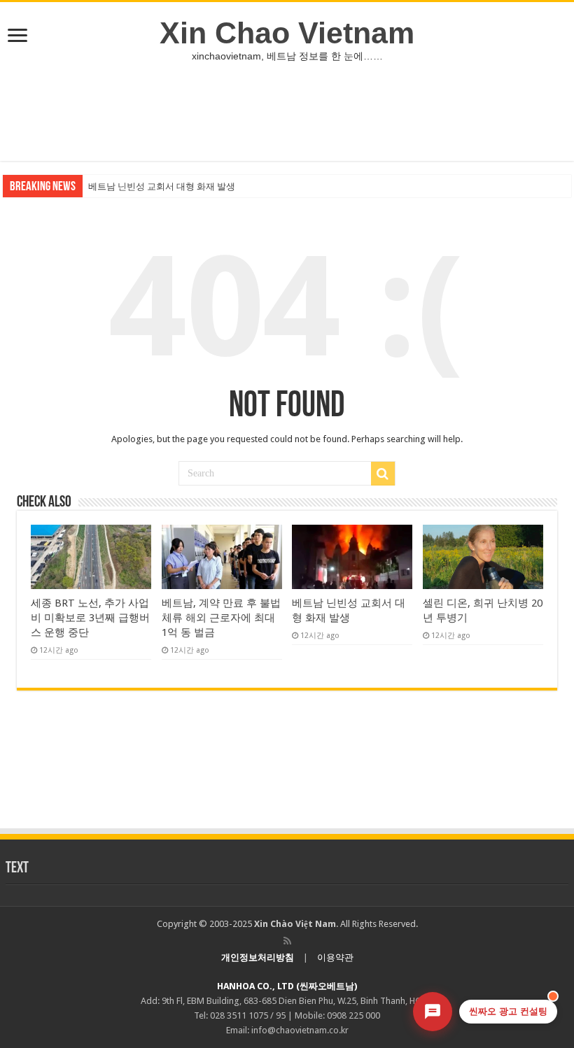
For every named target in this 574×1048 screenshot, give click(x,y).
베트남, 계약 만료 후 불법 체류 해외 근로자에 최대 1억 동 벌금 (221, 618)
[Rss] (287, 941)
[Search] (383, 474)
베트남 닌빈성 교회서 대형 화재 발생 (161, 186)
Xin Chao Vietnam (287, 33)
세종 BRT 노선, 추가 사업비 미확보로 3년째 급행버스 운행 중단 (90, 618)
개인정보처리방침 (257, 957)
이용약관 (335, 957)
